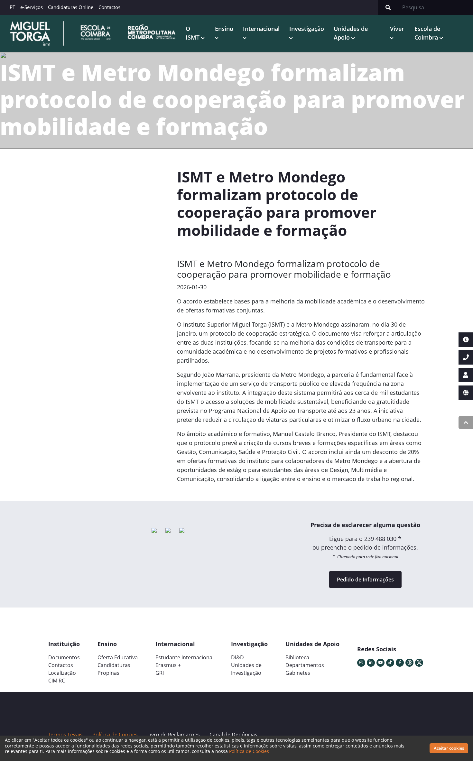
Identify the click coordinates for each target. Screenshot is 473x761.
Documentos (64, 657)
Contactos (109, 7)
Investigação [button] (306, 28)
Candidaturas (113, 665)
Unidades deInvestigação (246, 669)
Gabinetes (297, 672)
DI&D (237, 657)
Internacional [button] (261, 28)
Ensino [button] (224, 28)
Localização (62, 672)
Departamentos (304, 665)
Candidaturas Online (70, 7)
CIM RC (56, 680)
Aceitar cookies (449, 748)
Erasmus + (168, 665)
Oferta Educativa (117, 657)
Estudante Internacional (184, 657)
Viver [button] (397, 28)
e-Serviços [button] (31, 7)
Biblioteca (297, 657)
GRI (159, 672)
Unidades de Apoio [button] (351, 33)
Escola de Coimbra (427, 33)
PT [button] (12, 7)
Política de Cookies (249, 751)
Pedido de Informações (365, 579)
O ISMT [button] (193, 33)
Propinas (108, 672)
